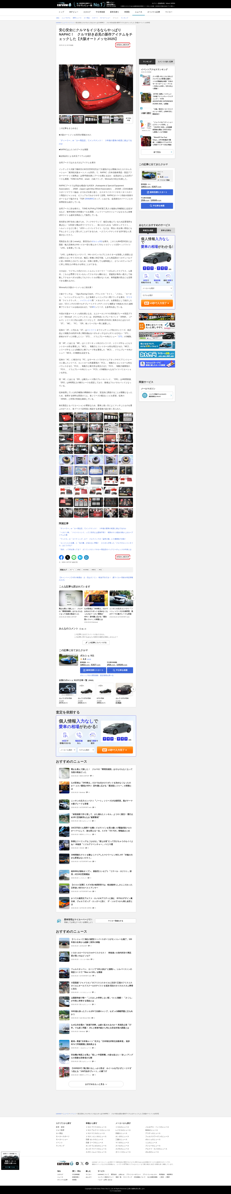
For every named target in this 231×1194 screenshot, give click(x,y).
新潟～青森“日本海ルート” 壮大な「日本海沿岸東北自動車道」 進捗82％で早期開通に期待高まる (100, 1042)
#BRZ (94, 570)
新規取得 (161, 3)
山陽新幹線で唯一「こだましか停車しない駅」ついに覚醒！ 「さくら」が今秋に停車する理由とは (102, 999)
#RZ (100, 570)
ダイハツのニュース (123, 1152)
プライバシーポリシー (133, 1174)
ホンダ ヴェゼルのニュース (96, 1146)
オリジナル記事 (153, 12)
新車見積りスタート (95, 670)
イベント (59, 1143)
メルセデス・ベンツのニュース (157, 1127)
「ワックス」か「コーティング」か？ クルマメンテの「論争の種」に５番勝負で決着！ (92, 539)
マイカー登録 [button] (165, 180)
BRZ (92, 199)
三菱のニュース (121, 1139)
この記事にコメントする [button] (97, 642)
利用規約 (162, 1174)
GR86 (87, 199)
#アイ (72, 570)
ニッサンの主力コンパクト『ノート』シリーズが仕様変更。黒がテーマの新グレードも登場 (121, 611)
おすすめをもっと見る (94, 1084)
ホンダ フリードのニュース (96, 1149)
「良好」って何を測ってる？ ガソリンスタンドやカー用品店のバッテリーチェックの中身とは (95, 549)
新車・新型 (60, 1127)
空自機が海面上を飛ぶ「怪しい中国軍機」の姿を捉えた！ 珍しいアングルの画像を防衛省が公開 (102, 1056)
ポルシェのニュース (152, 1139)
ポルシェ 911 (87, 655)
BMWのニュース (151, 1130)
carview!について (103, 1174)
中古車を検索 (122, 670)
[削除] (19, 1152)
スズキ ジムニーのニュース (96, 1152)
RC (93, 307)
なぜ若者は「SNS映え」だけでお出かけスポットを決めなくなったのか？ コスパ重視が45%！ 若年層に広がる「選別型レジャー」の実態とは (96, 614)
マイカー (168, 12)
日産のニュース (121, 1133)
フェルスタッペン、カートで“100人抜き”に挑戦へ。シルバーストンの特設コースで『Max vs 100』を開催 (101, 970)
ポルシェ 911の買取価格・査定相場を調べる (97, 675)
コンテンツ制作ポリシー (106, 1177)
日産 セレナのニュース (94, 1139)
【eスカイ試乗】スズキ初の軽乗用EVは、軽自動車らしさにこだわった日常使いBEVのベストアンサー (101, 886)
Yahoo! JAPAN (170, 3)
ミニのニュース (151, 1143)
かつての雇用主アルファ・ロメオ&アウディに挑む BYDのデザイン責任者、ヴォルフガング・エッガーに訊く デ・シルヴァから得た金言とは (102, 901)
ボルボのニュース (152, 1152)
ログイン (155, 3)
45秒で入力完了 (116, 750)
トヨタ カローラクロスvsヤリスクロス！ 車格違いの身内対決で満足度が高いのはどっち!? (101, 954)
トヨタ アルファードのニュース (98, 1130)
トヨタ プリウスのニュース (96, 1127)
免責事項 (170, 1174)
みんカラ (89, 1177)
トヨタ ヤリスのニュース (95, 1133)
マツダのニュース (122, 1143)
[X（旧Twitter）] (82, 1164)
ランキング (147, 62)
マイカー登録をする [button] (115, 921)
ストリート (92, 330)
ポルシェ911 (97, 241)
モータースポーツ (62, 1136)
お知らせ (121, 1174)
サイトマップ (127, 1177)
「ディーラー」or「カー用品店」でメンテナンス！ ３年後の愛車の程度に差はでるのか (92, 528)
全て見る (128, 119)
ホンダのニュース (122, 1136)
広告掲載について (139, 1177)
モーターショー (62, 1139)
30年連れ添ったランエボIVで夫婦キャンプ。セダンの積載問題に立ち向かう (102, 1012)
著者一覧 (118, 1177)
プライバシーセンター (150, 1174)
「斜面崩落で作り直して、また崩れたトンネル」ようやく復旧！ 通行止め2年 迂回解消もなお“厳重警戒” (102, 815)
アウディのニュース (152, 1133)
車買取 (127, 12)
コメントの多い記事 (165, 62)
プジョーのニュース (152, 1146)
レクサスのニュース (123, 1130)
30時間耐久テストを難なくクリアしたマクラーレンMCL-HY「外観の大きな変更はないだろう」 (102, 856)
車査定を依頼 (148, 230)
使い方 (84, 629)
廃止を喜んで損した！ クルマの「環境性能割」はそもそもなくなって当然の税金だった (71, 611)
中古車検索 (100, 12)
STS (120, 337)
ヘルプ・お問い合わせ (105, 1180)
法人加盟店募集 (152, 1177)
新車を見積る (166, 230)
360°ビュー (73, 12)
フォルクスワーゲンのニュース (157, 1136)
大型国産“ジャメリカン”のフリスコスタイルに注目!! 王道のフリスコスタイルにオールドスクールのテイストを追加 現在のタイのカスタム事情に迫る (102, 986)
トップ (61, 12)
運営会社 (114, 1174)
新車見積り (114, 12)
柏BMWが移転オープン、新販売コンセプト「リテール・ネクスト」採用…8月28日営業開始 (101, 872)
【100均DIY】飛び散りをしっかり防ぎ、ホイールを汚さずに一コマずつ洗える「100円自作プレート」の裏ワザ (101, 1069)
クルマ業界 (60, 1130)
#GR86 (86, 570)
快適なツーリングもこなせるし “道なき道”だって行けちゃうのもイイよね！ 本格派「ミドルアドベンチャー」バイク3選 (102, 842)
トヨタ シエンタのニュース (96, 1136)
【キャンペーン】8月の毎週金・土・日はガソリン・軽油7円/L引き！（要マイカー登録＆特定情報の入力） (96, 578)
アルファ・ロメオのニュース (156, 1149)
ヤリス (129, 297)
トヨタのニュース (122, 1127)
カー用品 (59, 1133)
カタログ (87, 12)
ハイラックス (86, 300)
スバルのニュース (122, 1146)
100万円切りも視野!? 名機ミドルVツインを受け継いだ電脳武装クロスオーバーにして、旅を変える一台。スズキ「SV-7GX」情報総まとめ (101, 829)
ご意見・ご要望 (164, 1177)
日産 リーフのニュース (94, 1143)
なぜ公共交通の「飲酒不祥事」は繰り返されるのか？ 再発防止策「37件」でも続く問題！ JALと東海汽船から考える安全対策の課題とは (101, 1026)
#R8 (78, 570)
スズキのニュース (122, 1149)
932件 (89, 659)
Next (133, 598)
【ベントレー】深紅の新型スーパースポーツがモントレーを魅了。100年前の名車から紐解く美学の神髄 (101, 940)
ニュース (138, 12)
